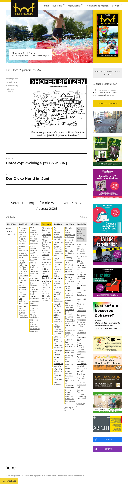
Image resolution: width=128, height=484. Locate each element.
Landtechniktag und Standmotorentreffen (81, 276)
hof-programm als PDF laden (108, 73)
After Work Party (47, 229)
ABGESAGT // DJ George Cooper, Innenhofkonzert (46, 245)
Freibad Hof (40, 56)
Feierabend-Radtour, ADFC (34, 249)
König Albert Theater (33, 312)
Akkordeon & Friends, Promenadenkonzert (81, 324)
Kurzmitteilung (12, 86)
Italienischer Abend (68, 392)
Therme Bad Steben (57, 273)
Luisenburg (35, 329)
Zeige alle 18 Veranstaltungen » (81, 404)
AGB (82, 476)
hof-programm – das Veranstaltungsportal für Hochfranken (32, 476)
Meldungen (74, 6)
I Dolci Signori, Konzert (34, 322)
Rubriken (57, 6)
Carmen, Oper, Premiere (58, 339)
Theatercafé (23, 315)
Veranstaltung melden (97, 6)
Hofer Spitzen (11, 89)
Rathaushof (70, 346)
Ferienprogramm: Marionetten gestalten (23, 232)
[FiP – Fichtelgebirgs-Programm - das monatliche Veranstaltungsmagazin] (107, 151)
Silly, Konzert (57, 326)
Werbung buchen (108, 103)
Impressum (62, 476)
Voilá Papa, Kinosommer (47, 264)
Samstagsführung (70, 276)
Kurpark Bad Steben (22, 298)
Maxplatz (34, 273)
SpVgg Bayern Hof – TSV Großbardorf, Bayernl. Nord (23, 266)
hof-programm (12, 79)
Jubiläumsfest (58, 243)
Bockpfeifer (46, 235)
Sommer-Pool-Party (23, 53)
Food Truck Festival (57, 230)
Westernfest (69, 302)
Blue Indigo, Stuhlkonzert (34, 266)
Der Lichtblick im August (105, 90)
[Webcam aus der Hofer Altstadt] (107, 122)
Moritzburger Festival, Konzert (58, 307)
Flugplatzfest (69, 229)
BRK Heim (69, 399)
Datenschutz (73, 476)
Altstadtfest (69, 341)
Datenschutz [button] (9, 481)
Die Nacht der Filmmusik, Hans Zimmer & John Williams (46, 287)
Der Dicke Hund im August (106, 92)
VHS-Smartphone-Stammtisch (34, 232)
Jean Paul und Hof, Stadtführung (81, 377)
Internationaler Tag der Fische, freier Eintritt (70, 244)
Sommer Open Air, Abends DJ (70, 319)
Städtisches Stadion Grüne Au (23, 278)
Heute (45, 6)
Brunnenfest (81, 358)
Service (115, 6)
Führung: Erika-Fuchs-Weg (69, 358)
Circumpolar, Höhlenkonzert (58, 354)
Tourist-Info (69, 281)
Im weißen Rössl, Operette (35, 303)
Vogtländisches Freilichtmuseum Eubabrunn (81, 290)
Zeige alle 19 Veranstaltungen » (69, 409)
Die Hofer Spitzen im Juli (105, 95)
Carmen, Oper (80, 391)
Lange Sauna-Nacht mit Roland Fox (58, 262)
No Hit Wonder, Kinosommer (23, 289)
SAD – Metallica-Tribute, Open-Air (58, 372)
